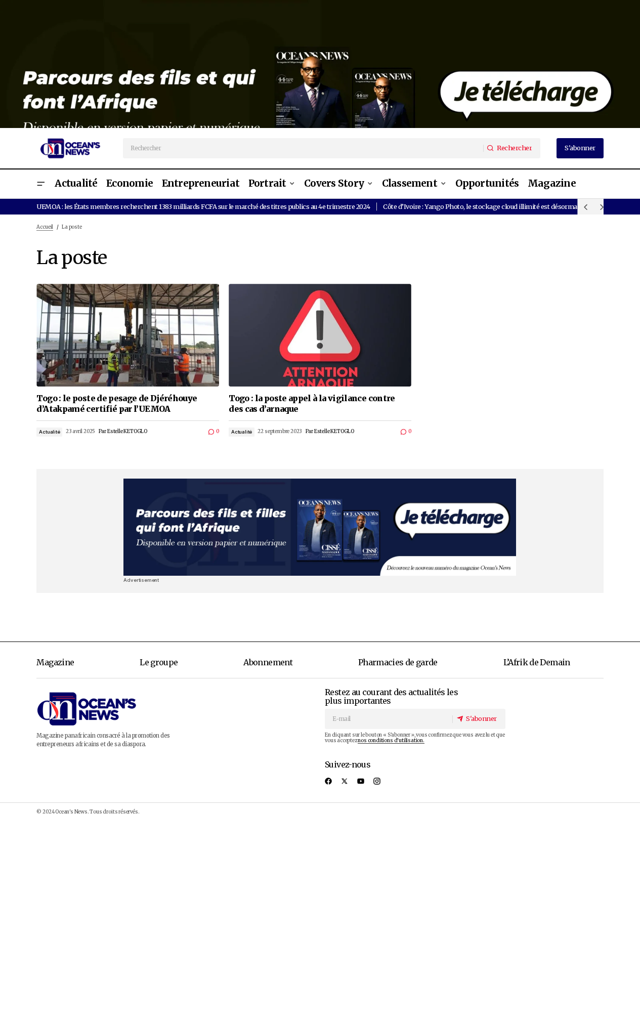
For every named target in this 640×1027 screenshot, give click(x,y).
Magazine (55, 662)
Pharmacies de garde (398, 662)
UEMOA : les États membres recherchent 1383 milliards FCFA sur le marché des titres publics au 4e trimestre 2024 (203, 206)
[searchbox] (303, 148)
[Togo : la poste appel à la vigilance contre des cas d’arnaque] (320, 335)
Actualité (49, 432)
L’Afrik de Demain (536, 662)
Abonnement (267, 662)
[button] (40, 183)
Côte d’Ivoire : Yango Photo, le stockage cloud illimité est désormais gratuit (493, 206)
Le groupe (159, 662)
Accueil (44, 227)
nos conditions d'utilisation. (391, 741)
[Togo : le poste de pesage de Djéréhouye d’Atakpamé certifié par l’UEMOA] (127, 335)
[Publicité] (320, 64)
